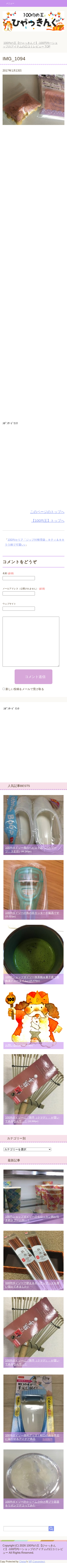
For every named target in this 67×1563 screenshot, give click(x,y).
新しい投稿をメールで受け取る (24, 689)
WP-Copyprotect (37, 1561)
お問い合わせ (13, 1045)
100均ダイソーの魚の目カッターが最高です (32, 912)
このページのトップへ (47, 512)
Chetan (22, 1561)
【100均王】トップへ (47, 520)
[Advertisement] (33, 274)
